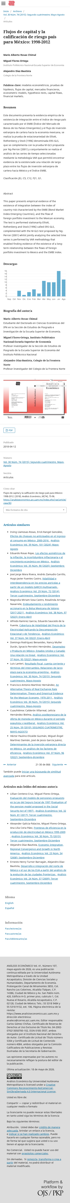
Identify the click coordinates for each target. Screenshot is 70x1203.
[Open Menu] (3, 3)
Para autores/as (13, 933)
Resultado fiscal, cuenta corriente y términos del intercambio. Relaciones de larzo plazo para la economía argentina (37, 668)
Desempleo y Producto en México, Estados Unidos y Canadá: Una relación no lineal (37, 651)
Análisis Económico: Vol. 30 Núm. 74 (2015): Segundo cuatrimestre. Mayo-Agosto (35, 676)
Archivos (17, 11)
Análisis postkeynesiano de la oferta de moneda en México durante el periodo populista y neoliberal (38, 719)
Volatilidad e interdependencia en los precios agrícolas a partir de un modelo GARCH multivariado (35, 583)
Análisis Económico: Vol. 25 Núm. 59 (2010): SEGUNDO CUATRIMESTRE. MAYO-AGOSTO (37, 727)
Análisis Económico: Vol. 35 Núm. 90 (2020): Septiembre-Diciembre (37, 566)
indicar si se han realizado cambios (29, 1134)
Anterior (11, 764)
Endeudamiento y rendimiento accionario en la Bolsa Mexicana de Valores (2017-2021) (34, 608)
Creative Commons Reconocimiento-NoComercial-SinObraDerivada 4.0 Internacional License (31, 1088)
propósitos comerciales (35, 1153)
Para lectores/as (13, 928)
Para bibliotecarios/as (16, 938)
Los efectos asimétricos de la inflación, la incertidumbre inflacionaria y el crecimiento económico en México (37, 557)
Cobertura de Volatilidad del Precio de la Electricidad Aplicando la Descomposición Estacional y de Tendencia (37, 629)
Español (9, 908)
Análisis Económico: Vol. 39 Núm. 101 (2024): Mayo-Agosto (34, 545)
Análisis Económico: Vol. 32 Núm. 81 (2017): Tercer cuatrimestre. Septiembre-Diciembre (38, 815)
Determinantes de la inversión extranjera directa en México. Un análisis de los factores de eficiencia (38, 749)
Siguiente (57, 764)
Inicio (6, 11)
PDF (10, 430)
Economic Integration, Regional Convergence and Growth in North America (37, 849)
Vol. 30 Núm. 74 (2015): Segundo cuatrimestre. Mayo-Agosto (34, 14)
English (9, 903)
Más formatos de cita (17, 509)
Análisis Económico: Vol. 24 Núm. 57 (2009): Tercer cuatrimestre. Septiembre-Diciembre (38, 879)
